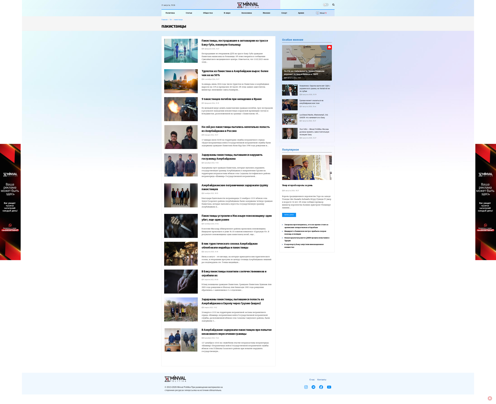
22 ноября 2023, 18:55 (210, 193)
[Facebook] (321, 387)
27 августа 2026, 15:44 (308, 106)
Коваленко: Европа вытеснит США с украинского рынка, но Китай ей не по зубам (315, 88)
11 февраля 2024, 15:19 (211, 103)
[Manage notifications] (490, 398)
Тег (171, 20)
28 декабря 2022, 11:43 (211, 338)
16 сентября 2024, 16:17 (211, 79)
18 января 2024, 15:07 (210, 135)
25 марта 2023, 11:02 (210, 307)
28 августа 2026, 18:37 (291, 191)
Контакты (321, 380)
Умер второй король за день (297, 185)
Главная (164, 20)
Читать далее (289, 215)
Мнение (266, 13)
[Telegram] (313, 387)
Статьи (189, 13)
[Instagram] (306, 387)
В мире (227, 13)
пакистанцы (178, 20)
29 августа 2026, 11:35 (293, 78)
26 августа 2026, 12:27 (308, 138)
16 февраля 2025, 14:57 (211, 49)
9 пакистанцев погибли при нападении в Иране (232, 99)
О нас (312, 380)
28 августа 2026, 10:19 (308, 94)
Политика (170, 13)
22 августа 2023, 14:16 (210, 252)
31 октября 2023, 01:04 (211, 224)
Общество (208, 13)
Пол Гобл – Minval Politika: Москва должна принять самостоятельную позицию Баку (314, 132)
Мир (285, 177)
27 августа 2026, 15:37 (308, 121)
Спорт (284, 13)
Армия (301, 13)
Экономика (246, 13)
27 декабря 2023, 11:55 (211, 163)
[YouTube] (329, 387)
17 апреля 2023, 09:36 (210, 280)
